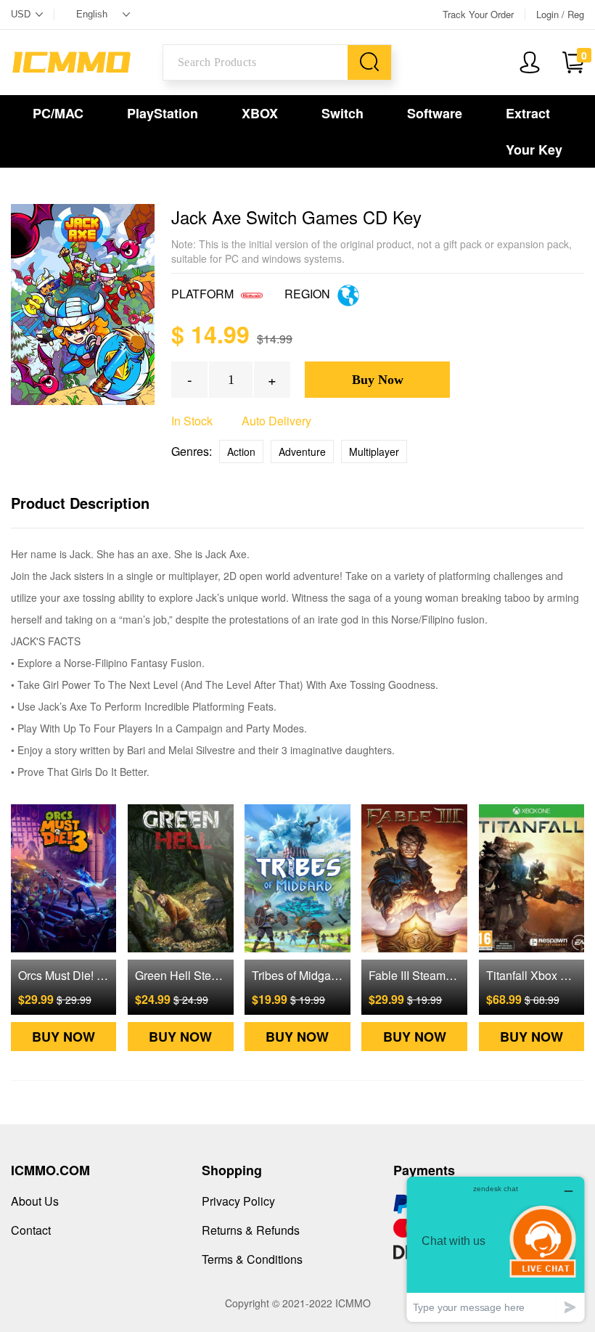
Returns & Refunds (251, 1230)
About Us (35, 1201)
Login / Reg (560, 14)
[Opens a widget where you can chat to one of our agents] (495, 1249)
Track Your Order (478, 14)
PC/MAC (58, 113)
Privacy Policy (238, 1201)
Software (434, 113)
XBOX (260, 113)
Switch (342, 113)
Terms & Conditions (252, 1259)
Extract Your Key (534, 131)
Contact (31, 1230)
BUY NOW (63, 1036)
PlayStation (162, 113)
